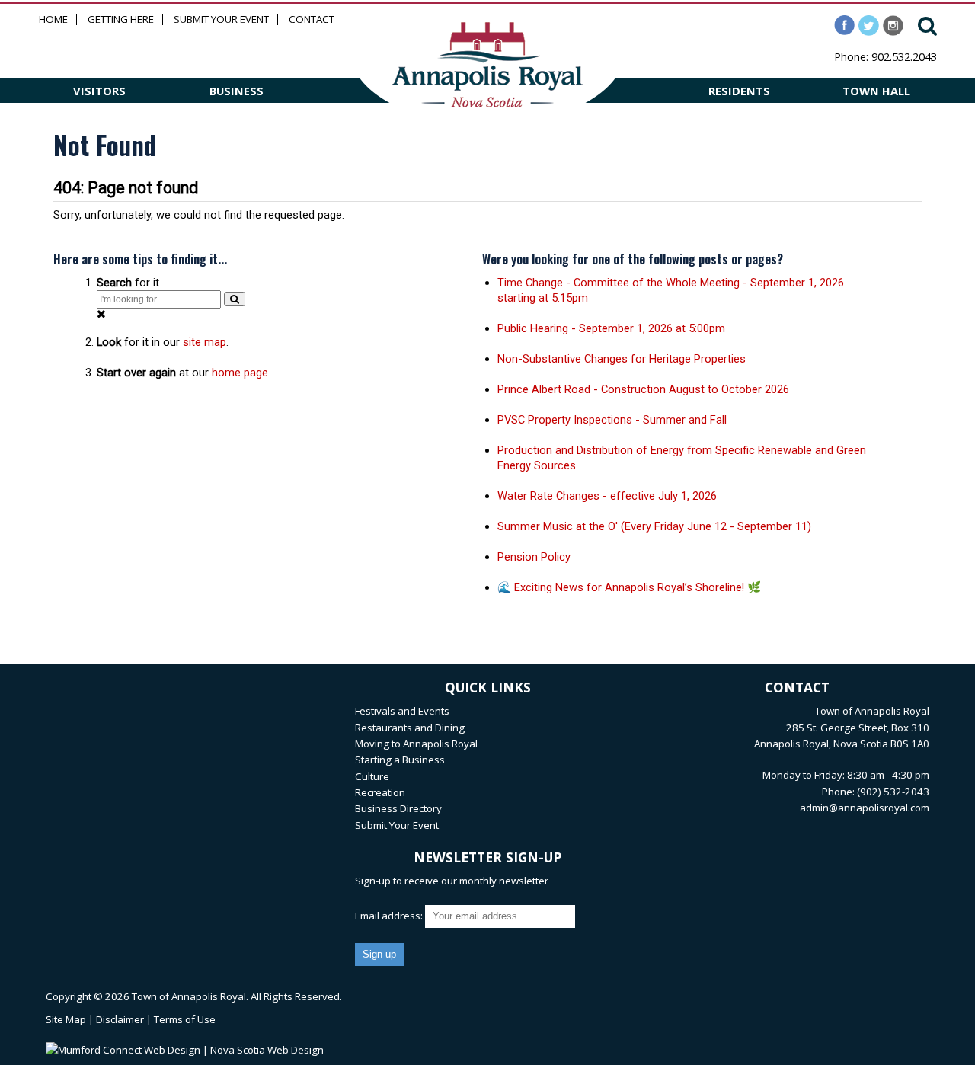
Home (53, 19)
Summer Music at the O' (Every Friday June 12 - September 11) (654, 526)
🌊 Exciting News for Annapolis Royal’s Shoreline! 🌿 (629, 587)
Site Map (66, 1019)
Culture (372, 776)
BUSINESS (236, 90)
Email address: (390, 916)
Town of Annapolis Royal (189, 996)
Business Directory (398, 808)
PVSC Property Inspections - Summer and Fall (612, 420)
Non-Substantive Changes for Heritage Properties (621, 359)
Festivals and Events (402, 711)
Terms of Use (185, 1019)
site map (204, 342)
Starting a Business (400, 759)
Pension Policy (534, 557)
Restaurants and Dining (410, 727)
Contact (311, 19)
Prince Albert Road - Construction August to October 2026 (643, 389)
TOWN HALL (876, 90)
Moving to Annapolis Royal (416, 743)
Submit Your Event (221, 19)
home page (240, 372)
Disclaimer (120, 1019)
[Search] (234, 299)
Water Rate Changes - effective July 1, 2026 (607, 496)
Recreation (380, 792)
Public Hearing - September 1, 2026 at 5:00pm (611, 328)
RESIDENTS (739, 90)
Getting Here (121, 19)
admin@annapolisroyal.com (864, 807)
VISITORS (99, 90)
